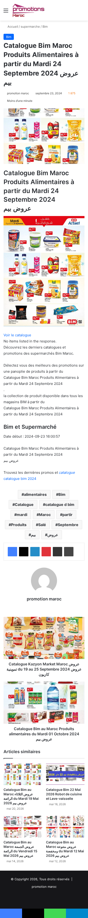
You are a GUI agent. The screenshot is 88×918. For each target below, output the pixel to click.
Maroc (45, 514)
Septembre (68, 524)
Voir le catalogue (17, 335)
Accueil (12, 26)
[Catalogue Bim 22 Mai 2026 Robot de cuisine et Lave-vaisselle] (65, 774)
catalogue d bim (59, 504)
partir (67, 514)
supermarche (30, 26)
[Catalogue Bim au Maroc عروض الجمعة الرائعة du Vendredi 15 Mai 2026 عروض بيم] (23, 827)
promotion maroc (18, 93)
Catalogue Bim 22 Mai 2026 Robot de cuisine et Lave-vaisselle (64, 794)
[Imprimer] (68, 551)
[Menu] (6, 12)
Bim (45, 26)
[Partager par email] (57, 551)
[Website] (44, 607)
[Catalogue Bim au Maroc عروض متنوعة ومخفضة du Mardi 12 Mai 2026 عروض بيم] (65, 827)
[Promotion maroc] (28, 10)
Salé (42, 524)
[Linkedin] (35, 551)
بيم (33, 534)
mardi (22, 514)
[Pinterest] (46, 551)
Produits (19, 524)
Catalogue (24, 504)
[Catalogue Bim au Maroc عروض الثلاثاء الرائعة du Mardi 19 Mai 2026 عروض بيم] (23, 774)
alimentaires (35, 494)
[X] (23, 551)
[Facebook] (12, 551)
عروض (52, 534)
